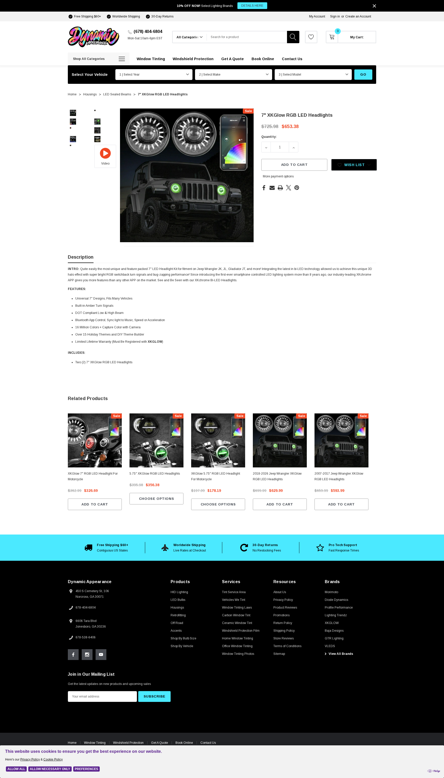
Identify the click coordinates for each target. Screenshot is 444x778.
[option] (106, 547)
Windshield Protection (128, 743)
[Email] (272, 188)
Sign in (335, 16)
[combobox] (247, 37)
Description (81, 257)
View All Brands (340, 654)
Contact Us (208, 743)
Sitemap (279, 654)
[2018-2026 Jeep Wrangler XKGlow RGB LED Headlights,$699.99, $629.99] (280, 440)
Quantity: (269, 137)
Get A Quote (159, 743)
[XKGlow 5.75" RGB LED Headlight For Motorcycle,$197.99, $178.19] (218, 440)
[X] (288, 188)
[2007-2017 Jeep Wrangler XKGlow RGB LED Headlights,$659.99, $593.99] (341, 440)
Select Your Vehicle (90, 75)
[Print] (280, 188)
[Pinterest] (296, 188)
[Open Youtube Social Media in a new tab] (101, 654)
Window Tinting (95, 743)
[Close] (374, 6)
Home (72, 743)
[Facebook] (263, 188)
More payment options (278, 176)
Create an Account (358, 16)
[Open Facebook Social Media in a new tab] (73, 654)
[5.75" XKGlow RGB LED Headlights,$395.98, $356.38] (156, 440)
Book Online (184, 743)
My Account (317, 16)
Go (363, 74)
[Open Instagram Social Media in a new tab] (87, 654)
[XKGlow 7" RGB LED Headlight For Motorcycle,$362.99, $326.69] (95, 440)
